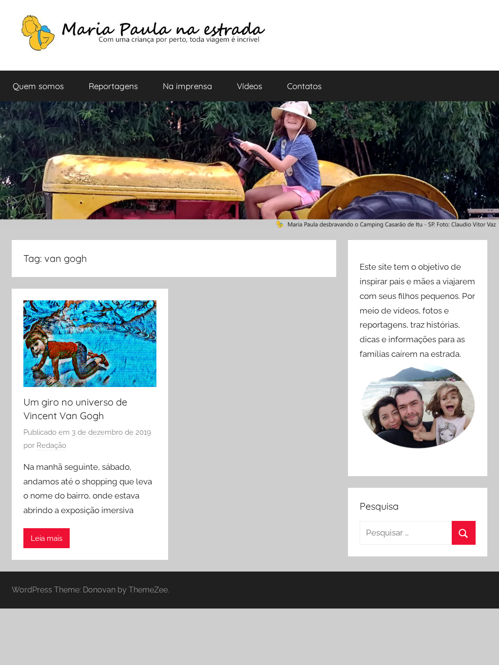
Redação (51, 445)
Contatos (304, 86)
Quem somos (38, 86)
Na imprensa (187, 86)
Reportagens (113, 86)
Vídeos (249, 86)
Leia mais (46, 538)
